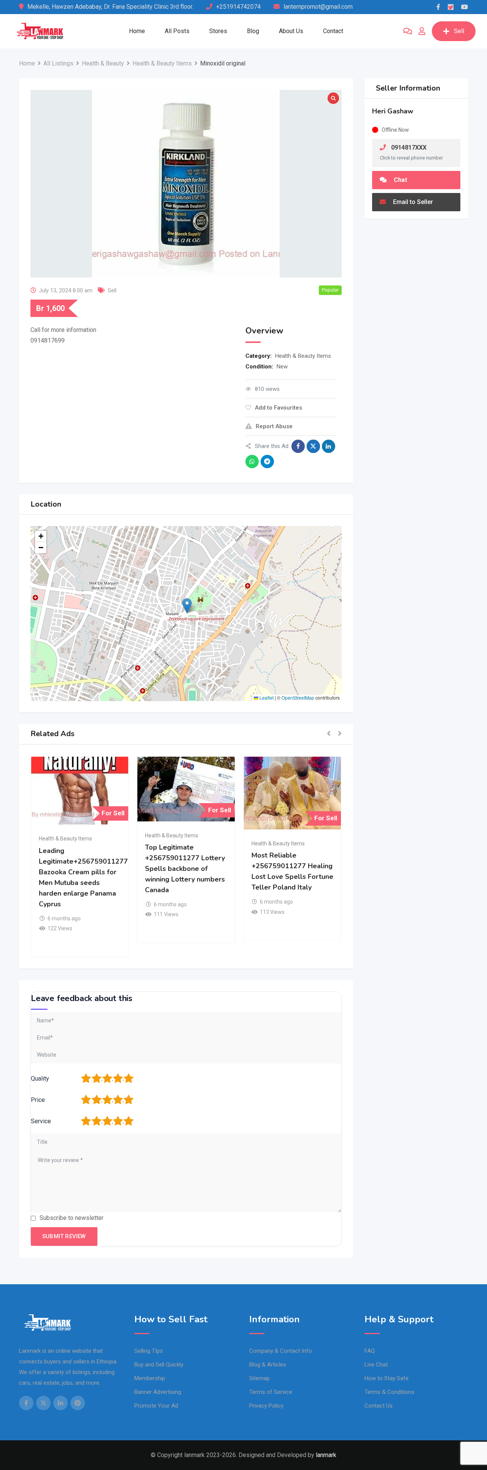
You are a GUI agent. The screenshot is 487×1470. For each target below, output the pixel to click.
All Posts (177, 31)
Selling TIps (148, 1350)
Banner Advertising (157, 1392)
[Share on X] (313, 446)
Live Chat (376, 1364)
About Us (291, 31)
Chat (399, 179)
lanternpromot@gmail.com (318, 6)
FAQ (369, 1350)
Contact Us (378, 1405)
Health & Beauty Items (303, 355)
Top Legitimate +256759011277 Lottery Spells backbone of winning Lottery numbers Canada (185, 868)
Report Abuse (274, 426)
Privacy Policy (266, 1405)
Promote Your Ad (156, 1405)
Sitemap (259, 1378)
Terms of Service (270, 1392)
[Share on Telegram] (267, 461)
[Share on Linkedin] (328, 446)
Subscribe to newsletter (71, 1217)
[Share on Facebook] (298, 446)
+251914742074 (238, 6)
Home (137, 31)
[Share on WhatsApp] (252, 461)
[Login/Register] (422, 31)
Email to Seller (412, 202)
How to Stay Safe (386, 1378)
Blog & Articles (267, 1364)
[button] (187, 606)
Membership (149, 1378)
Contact (333, 31)
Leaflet (266, 697)
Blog (253, 31)
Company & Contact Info (280, 1350)
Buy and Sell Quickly (158, 1364)
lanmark (326, 1455)
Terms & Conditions (389, 1392)
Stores (218, 31)
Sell (459, 31)
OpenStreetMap (298, 697)
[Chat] (407, 31)
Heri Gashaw (392, 111)
